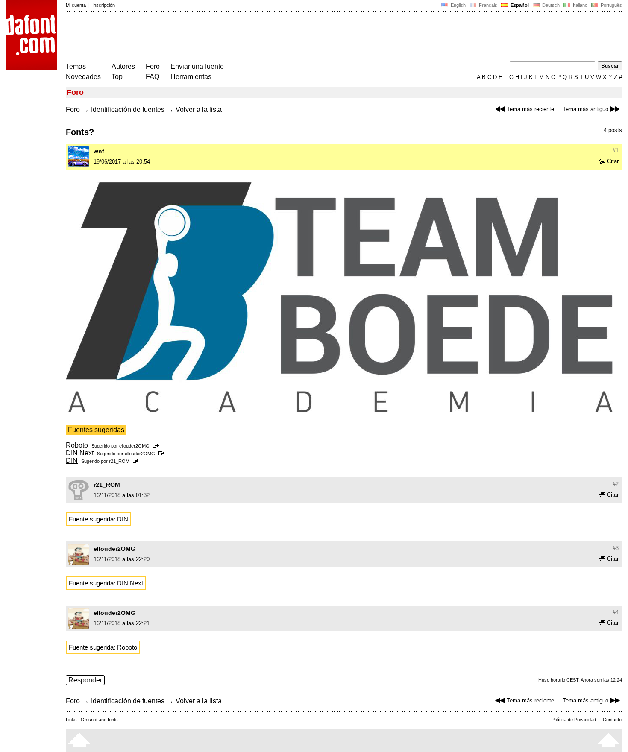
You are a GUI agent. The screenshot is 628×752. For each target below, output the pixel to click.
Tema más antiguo (585, 109)
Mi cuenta (76, 5)
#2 (616, 484)
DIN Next (80, 452)
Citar (613, 161)
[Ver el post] (157, 445)
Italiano (579, 5)
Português (610, 5)
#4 (616, 612)
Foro (153, 66)
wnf (99, 151)
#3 (616, 548)
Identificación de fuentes (127, 109)
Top (117, 76)
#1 (616, 150)
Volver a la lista (199, 109)
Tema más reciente (530, 109)
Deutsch (550, 5)
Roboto (77, 445)
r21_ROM (119, 461)
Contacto (612, 719)
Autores (123, 66)
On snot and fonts (99, 719)
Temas (76, 66)
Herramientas (190, 76)
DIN (72, 460)
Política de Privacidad (574, 719)
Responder (85, 680)
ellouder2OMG (134, 445)
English (457, 5)
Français (487, 5)
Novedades (83, 76)
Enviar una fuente (197, 66)
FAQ (152, 76)
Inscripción (103, 5)
